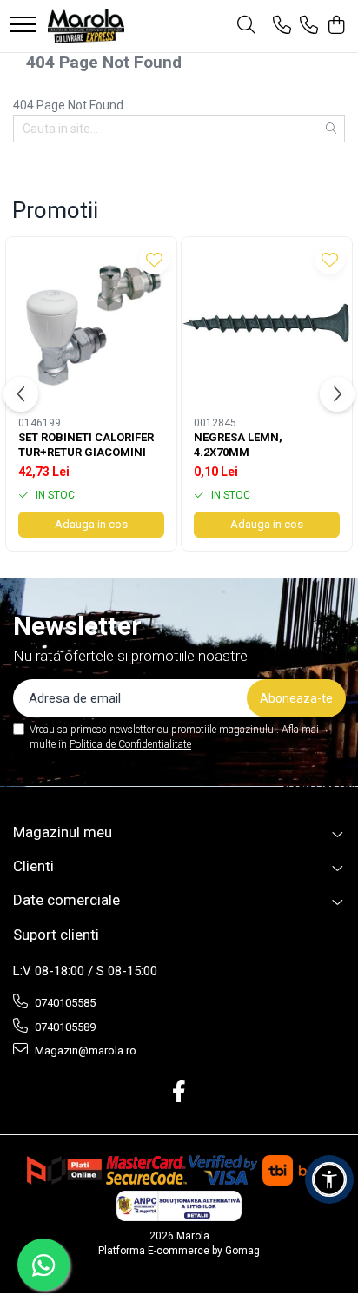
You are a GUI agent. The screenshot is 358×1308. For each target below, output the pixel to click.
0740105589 (64, 1027)
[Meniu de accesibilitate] (329, 1179)
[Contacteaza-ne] (282, 26)
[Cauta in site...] (246, 26)
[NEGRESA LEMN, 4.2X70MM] (267, 322)
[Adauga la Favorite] (154, 259)
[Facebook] (179, 1092)
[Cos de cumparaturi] (336, 26)
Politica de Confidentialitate (130, 744)
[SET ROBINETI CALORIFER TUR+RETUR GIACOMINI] (91, 322)
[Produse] (23, 25)
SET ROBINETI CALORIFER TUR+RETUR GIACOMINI (86, 445)
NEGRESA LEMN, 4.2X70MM (238, 445)
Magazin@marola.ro (84, 1050)
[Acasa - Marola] (86, 26)
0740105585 (64, 1002)
